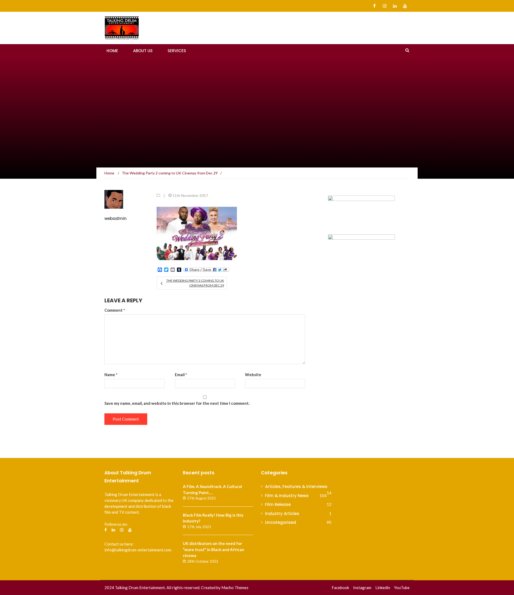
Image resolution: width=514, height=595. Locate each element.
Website (253, 374)
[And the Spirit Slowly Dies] (361, 211)
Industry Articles (282, 513)
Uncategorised (280, 522)
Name (111, 374)
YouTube (402, 587)
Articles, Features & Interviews (296, 486)
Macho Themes (234, 587)
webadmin (115, 218)
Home (112, 51)
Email (181, 374)
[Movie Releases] (361, 332)
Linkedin (382, 587)
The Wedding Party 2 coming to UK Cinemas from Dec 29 (195, 283)
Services (177, 51)
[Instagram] (384, 6)
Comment (114, 310)
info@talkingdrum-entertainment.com (137, 549)
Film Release (278, 504)
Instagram (362, 587)
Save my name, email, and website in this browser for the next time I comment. (177, 403)
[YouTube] (405, 6)
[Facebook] (374, 6)
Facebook (340, 587)
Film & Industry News (287, 495)
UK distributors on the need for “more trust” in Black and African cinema (213, 549)
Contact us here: (119, 543)
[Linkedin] (394, 6)
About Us (143, 51)
